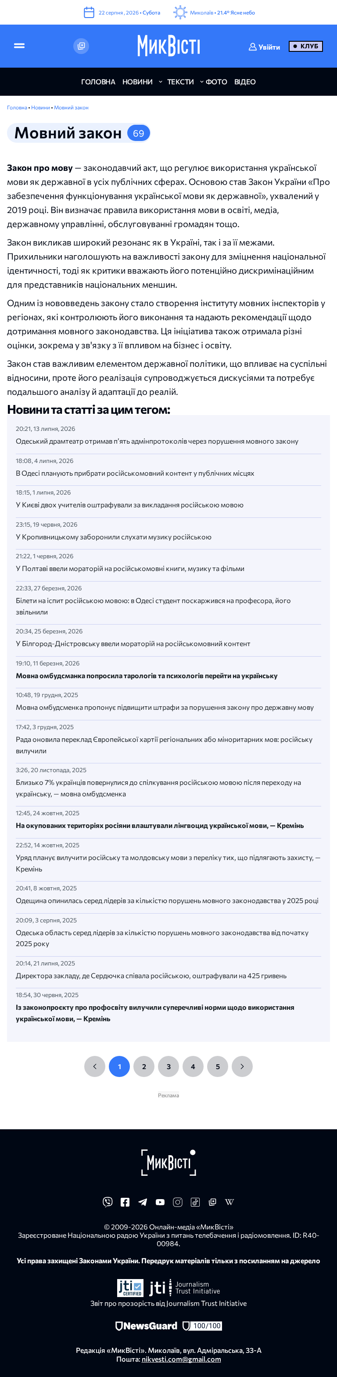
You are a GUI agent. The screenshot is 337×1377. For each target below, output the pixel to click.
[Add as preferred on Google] (81, 46)
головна (98, 81)
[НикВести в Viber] (107, 1204)
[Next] (242, 1066)
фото (216, 81)
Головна (17, 107)
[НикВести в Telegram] (142, 1204)
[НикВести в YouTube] (160, 1204)
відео (245, 81)
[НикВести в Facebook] (125, 1204)
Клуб (309, 46)
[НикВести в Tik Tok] (195, 1204)
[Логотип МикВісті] (169, 46)
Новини (41, 107)
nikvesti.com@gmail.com (181, 1359)
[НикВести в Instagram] (177, 1204)
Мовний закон (71, 107)
